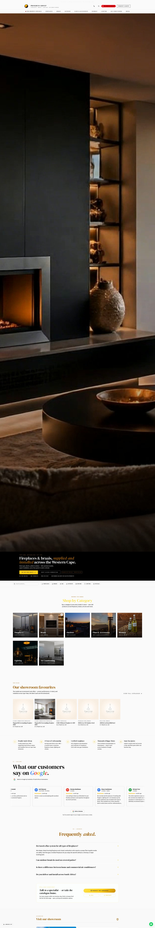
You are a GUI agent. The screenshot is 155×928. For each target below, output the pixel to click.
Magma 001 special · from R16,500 (72, 572)
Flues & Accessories (81, 11)
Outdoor (68, 11)
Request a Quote (123, 6)
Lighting (104, 11)
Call (92, 895)
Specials (97, 583)
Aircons (79, 583)
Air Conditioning (116, 11)
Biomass (94, 11)
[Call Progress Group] (94, 6)
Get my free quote (28, 572)
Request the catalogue (100, 890)
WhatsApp (109, 895)
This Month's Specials (34, 11)
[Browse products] (98, 6)
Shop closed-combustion (49, 572)
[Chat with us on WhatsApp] (151, 924)
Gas (63, 583)
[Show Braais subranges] (62, 614)
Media (128, 11)
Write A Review (79, 811)
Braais (59, 11)
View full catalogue (132, 693)
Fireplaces (49, 11)
